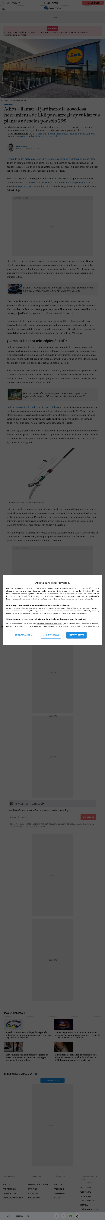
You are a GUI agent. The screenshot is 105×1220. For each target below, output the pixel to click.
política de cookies (70, 599)
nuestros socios (40, 588)
